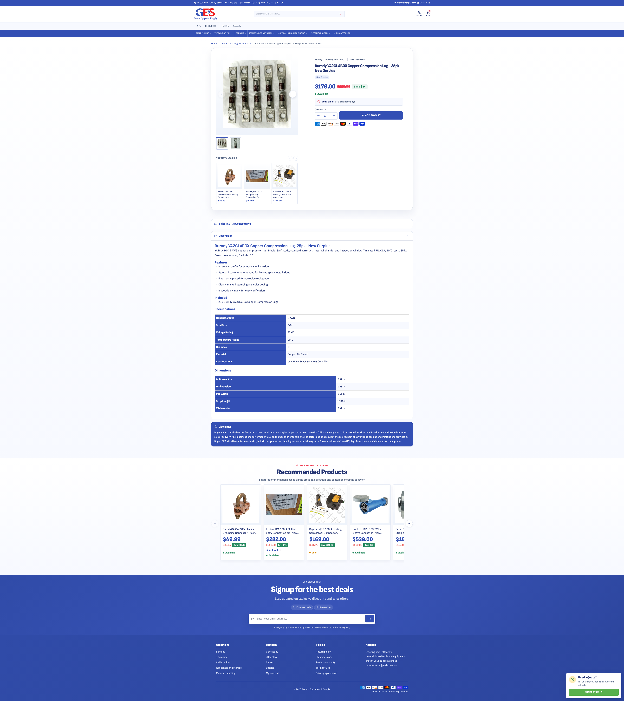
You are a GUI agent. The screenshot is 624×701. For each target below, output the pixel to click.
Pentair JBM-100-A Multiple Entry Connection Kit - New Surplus (281, 531)
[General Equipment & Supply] (205, 14)
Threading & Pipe (222, 33)
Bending (240, 33)
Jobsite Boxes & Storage (261, 33)
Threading (222, 657)
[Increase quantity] (333, 116)
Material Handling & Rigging (291, 33)
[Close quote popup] (617, 677)
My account (272, 673)
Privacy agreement (326, 673)
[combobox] (297, 14)
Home (198, 26)
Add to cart (373, 115)
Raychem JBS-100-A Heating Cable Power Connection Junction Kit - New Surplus (325, 531)
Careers (270, 662)
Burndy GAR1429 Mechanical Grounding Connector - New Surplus (239, 531)
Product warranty (325, 662)
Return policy (323, 651)
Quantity (320, 109)
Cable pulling (223, 662)
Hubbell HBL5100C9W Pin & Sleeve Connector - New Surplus (368, 531)
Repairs (225, 26)
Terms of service (323, 627)
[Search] (340, 14)
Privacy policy (343, 627)
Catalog (237, 26)
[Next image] (292, 94)
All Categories (343, 33)
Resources (210, 26)
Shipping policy (324, 657)
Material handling (225, 673)
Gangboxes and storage (229, 667)
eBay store (272, 657)
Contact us (272, 651)
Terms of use (323, 667)
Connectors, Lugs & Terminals (236, 43)
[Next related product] (295, 158)
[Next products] (409, 523)
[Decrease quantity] (318, 116)
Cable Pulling (202, 33)
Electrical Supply (319, 33)
